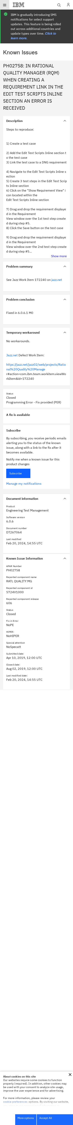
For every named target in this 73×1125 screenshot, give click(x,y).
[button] (70, 1074)
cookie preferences (15, 1102)
